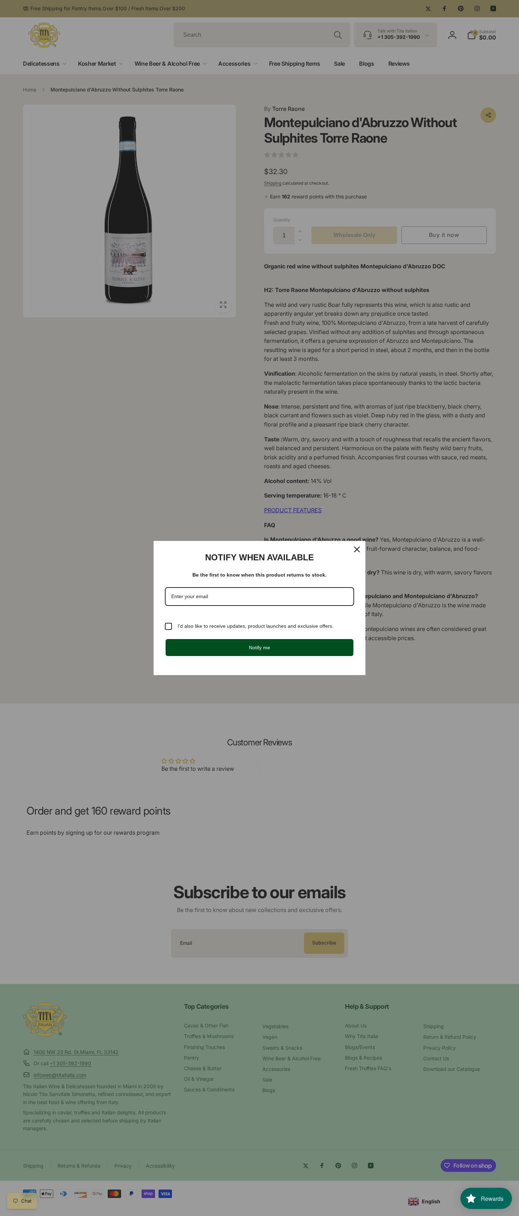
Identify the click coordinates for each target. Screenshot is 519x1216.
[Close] (356, 549)
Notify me (259, 647)
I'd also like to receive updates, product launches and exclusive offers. (256, 626)
